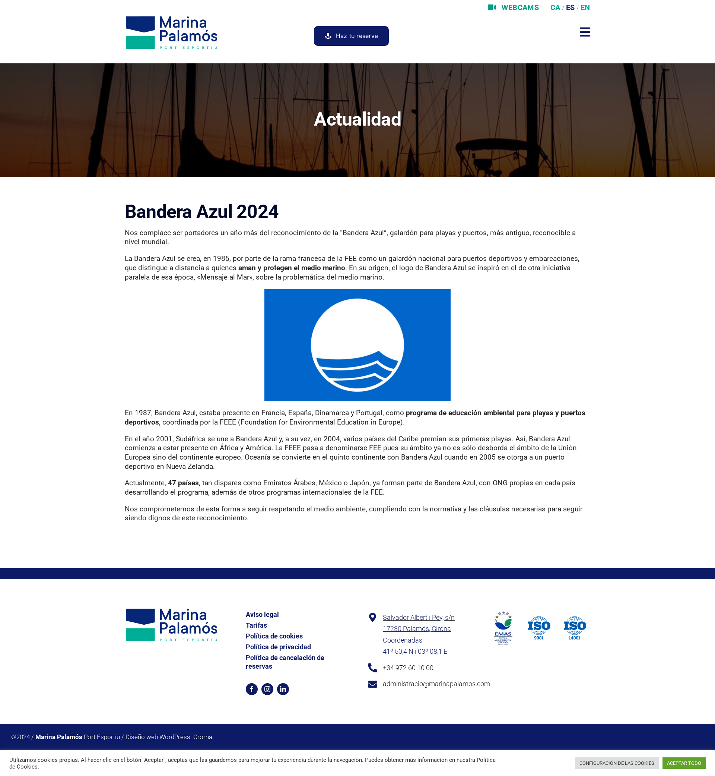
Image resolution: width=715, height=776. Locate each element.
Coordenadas (402, 640)
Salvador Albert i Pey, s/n (419, 617)
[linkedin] (283, 689)
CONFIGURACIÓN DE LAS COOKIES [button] (616, 763)
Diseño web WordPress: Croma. (169, 737)
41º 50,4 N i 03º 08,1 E (415, 651)
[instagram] (267, 689)
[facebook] (252, 689)
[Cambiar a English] (584, 7)
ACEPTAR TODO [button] (684, 763)
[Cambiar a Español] (569, 7)
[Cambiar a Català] (554, 7)
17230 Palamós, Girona (417, 629)
